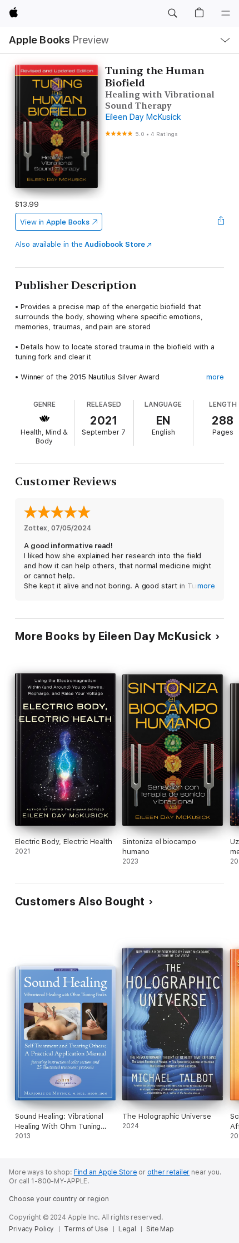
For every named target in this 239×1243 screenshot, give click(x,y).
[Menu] (225, 13)
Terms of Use (86, 1229)
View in (54, 222)
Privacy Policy (31, 1229)
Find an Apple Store (105, 1172)
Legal (127, 1229)
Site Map (160, 1229)
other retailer (168, 1172)
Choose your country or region (59, 1199)
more (215, 377)
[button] (172, 13)
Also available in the (80, 244)
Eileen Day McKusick (143, 117)
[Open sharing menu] (221, 222)
